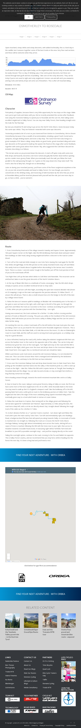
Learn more (39, 17)
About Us (27, 665)
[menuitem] (21, 36)
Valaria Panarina (11, 675)
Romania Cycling (48, 683)
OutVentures (10, 687)
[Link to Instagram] (74, 722)
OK (29, 17)
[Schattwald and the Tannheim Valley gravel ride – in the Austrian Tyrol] (12, 620)
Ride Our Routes (30, 673)
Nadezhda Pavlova (12, 661)
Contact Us (28, 661)
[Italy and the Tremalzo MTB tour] (50, 620)
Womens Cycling (30, 677)
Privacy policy (51, 17)
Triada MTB (9, 672)
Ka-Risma (9, 679)
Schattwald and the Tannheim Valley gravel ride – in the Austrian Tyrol (12, 634)
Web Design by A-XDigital (36, 723)
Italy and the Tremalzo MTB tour (48, 632)
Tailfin (45, 679)
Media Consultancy (30, 687)
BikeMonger (9, 683)
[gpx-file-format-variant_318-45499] (22, 577)
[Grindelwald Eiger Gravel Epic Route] (31, 620)
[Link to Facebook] (71, 722)
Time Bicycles (48, 665)
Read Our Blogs (29, 669)
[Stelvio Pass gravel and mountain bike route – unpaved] (68, 620)
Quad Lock (46, 669)
